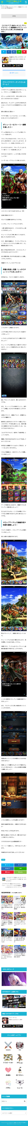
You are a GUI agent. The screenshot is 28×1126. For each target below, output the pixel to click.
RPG (4, 859)
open (16, 73)
